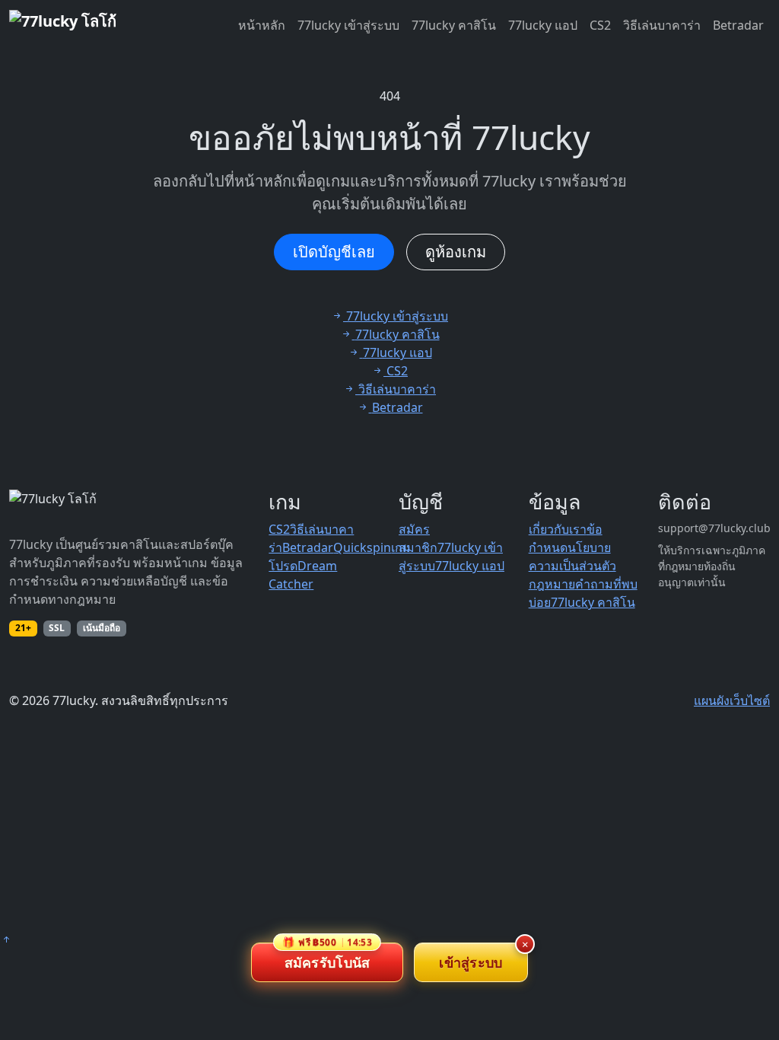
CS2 (600, 25)
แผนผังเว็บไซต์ (732, 700)
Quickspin (362, 547)
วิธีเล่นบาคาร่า (662, 25)
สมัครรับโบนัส (327, 957)
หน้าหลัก (261, 25)
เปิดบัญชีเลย (334, 251)
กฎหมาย (552, 584)
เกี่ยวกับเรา (558, 529)
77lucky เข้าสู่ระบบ (348, 25)
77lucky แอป (542, 25)
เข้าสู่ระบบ (470, 962)
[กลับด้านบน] (6, 939)
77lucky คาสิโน (454, 25)
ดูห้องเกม (455, 251)
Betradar (738, 25)
